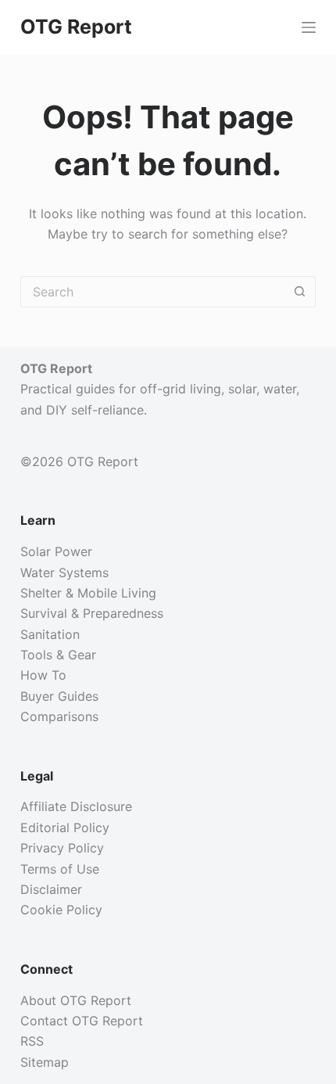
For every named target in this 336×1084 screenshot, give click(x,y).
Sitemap (44, 1062)
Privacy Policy (62, 848)
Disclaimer (51, 889)
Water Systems (64, 572)
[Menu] (309, 27)
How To (43, 675)
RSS (32, 1041)
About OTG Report (75, 1000)
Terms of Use (59, 869)
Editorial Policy (64, 827)
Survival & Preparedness (91, 613)
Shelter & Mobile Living (88, 593)
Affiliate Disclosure (76, 806)
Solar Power (56, 551)
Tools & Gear (58, 654)
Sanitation (50, 634)
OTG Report (76, 26)
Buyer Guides (59, 696)
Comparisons (59, 716)
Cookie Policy (61, 909)
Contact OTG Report (81, 1020)
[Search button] (300, 291)
